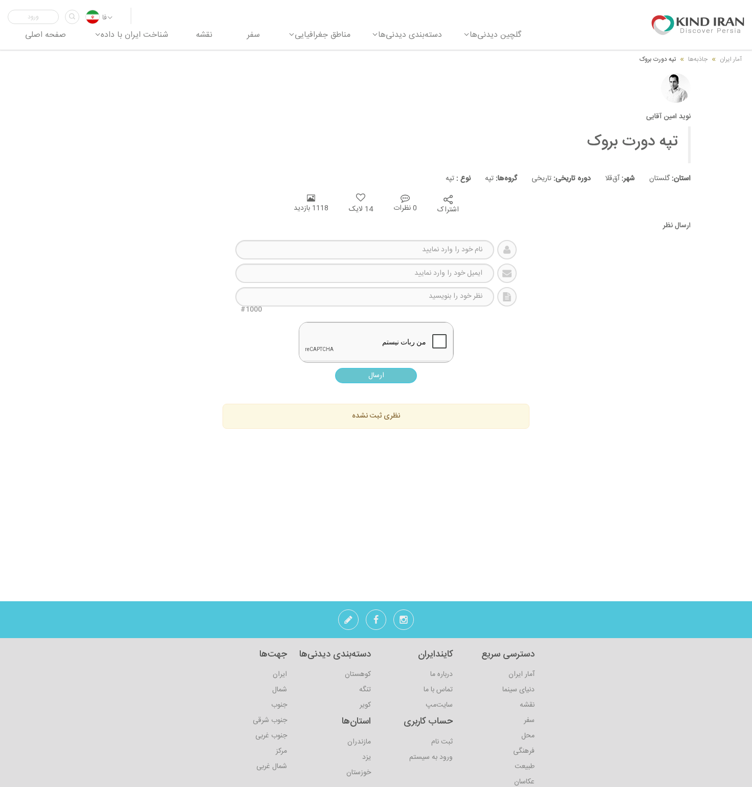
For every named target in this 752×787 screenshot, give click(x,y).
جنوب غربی (271, 736)
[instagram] (403, 623)
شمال (279, 690)
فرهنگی (524, 751)
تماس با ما (438, 690)
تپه (494, 178)
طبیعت (525, 766)
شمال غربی (271, 766)
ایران (280, 674)
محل (528, 736)
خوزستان (358, 773)
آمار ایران (521, 674)
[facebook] (376, 623)
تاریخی (554, 178)
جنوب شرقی (270, 720)
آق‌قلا (613, 178)
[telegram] (348, 623)
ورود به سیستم (431, 757)
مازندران (359, 742)
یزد (366, 757)
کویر (365, 705)
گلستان (663, 178)
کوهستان (358, 674)
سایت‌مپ (439, 705)
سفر (529, 720)
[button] (33, 17)
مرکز (281, 751)
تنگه (365, 690)
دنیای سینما (518, 690)
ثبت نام (442, 742)
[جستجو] (72, 17)
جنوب (279, 705)
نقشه (527, 705)
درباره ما (441, 674)
